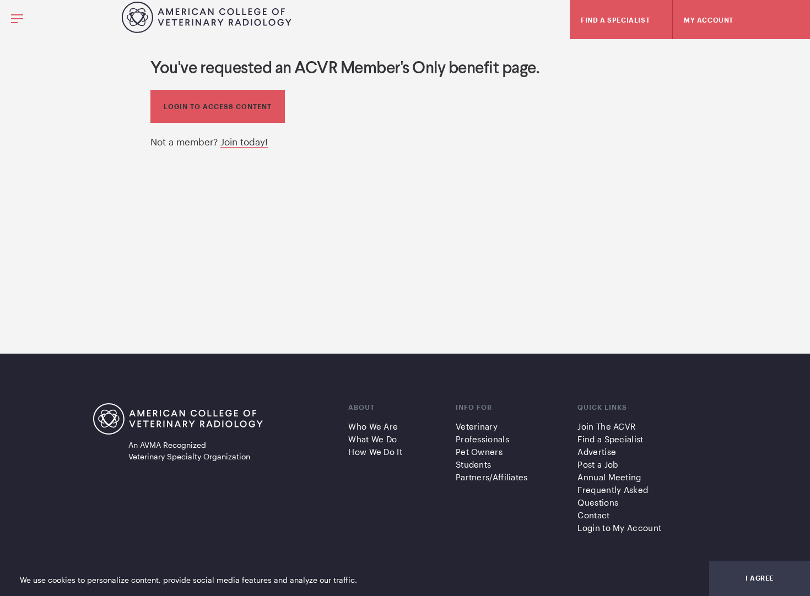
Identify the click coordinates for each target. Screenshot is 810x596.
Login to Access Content (218, 106)
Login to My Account (619, 528)
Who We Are (373, 426)
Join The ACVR (606, 426)
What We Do (372, 439)
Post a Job (597, 464)
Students (473, 464)
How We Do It (375, 452)
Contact (593, 515)
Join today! (244, 141)
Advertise (596, 452)
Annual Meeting (609, 477)
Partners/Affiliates (492, 477)
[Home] (206, 29)
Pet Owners (479, 452)
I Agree (760, 578)
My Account (708, 20)
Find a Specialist (610, 439)
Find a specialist (615, 20)
